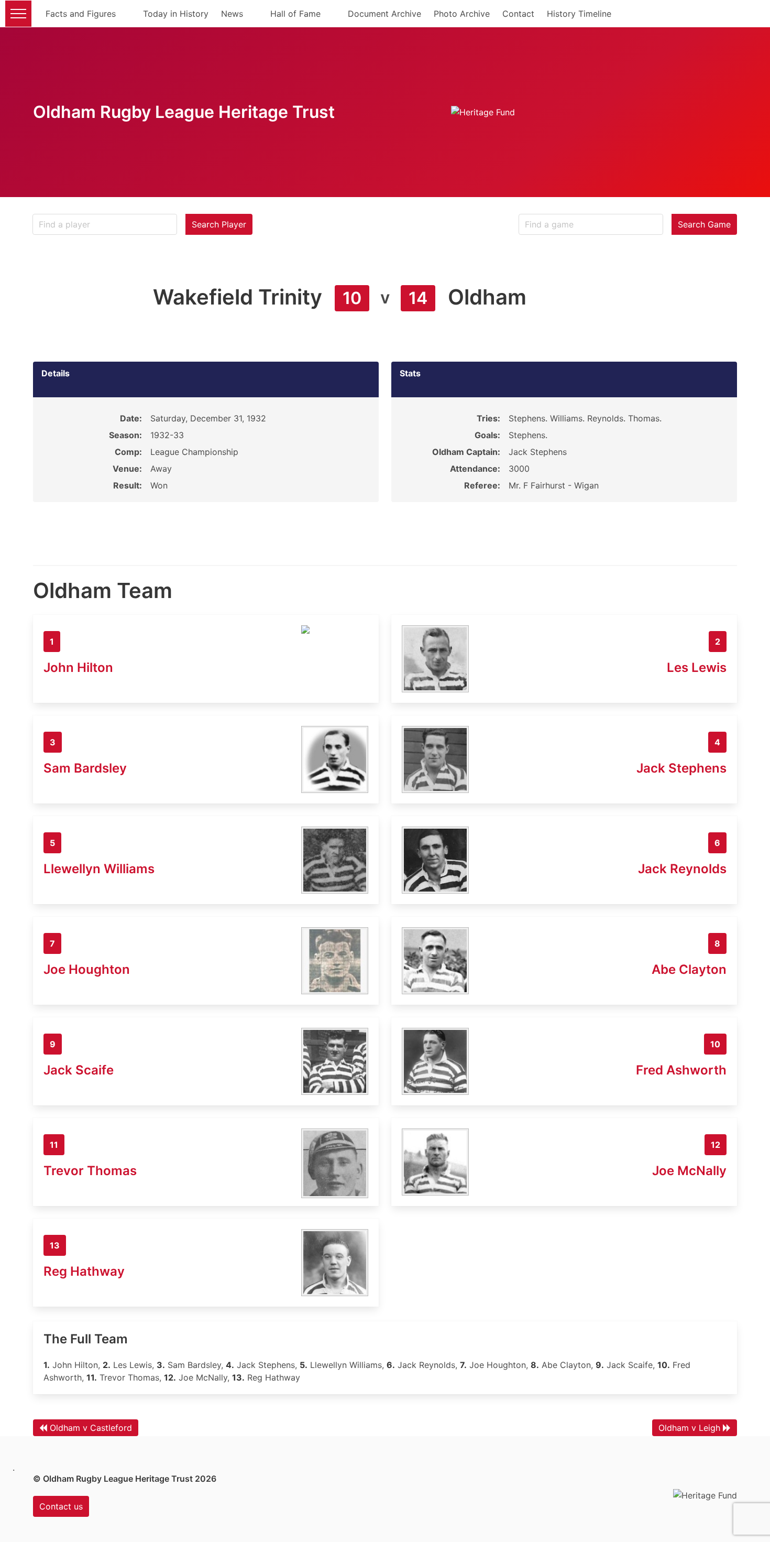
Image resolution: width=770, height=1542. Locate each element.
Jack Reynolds (682, 868)
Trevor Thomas (90, 1170)
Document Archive (384, 13)
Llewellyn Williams (99, 868)
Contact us (61, 1506)
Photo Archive (462, 13)
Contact (518, 13)
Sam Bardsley (85, 768)
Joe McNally (689, 1170)
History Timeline (579, 13)
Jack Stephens (681, 768)
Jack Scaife (78, 1070)
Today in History (175, 13)
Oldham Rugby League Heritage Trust (184, 112)
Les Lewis (697, 667)
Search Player (219, 224)
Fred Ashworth (681, 1070)
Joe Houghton (86, 969)
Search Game (704, 224)
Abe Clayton (689, 969)
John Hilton (78, 667)
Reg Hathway (84, 1271)
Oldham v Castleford (91, 1427)
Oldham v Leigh (689, 1427)
